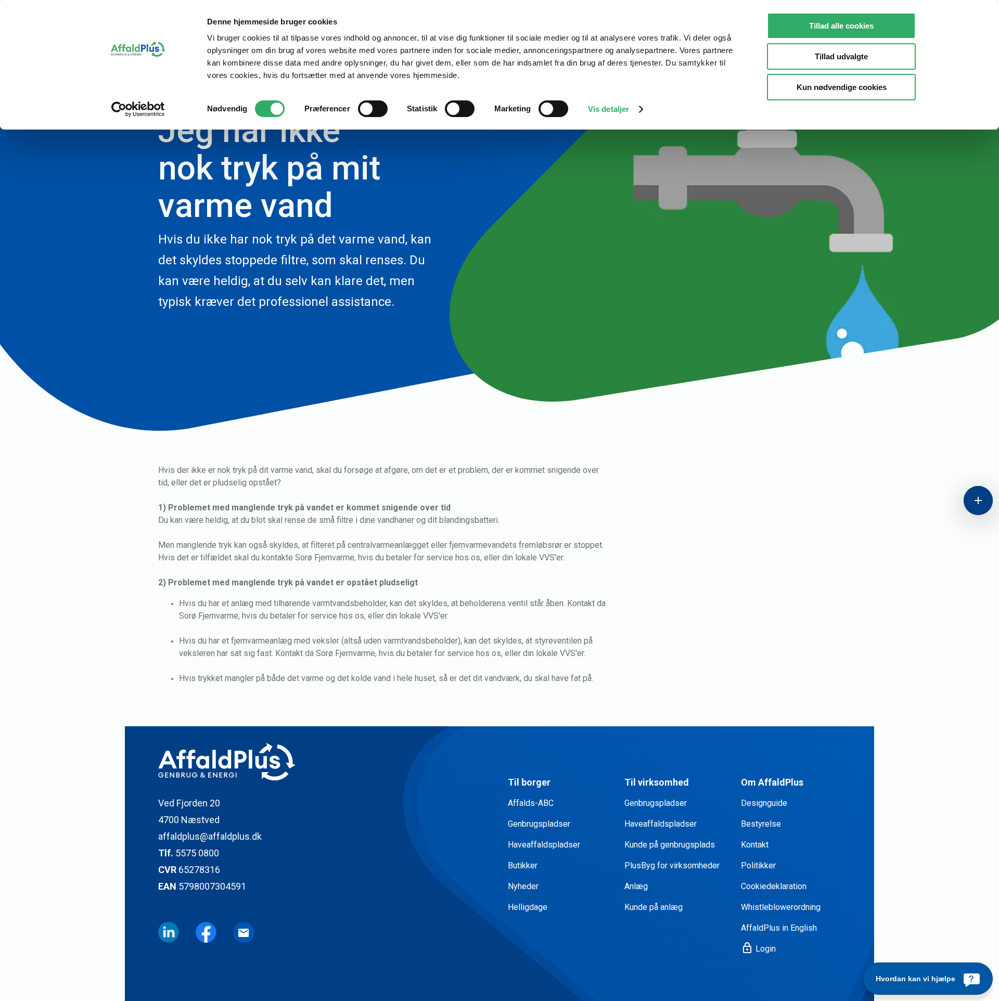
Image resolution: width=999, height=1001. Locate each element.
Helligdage (527, 907)
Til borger (529, 782)
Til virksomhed (656, 782)
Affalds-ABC (531, 803)
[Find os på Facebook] (206, 932)
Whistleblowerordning (781, 907)
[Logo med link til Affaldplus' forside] (324, 761)
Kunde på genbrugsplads (669, 845)
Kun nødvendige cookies (842, 87)
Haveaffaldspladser (544, 845)
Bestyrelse (761, 824)
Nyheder (523, 886)
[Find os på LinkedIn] (168, 932)
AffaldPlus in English (779, 928)
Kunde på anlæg (653, 907)
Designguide (764, 803)
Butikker (522, 865)
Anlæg (636, 886)
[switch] (373, 108)
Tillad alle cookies (841, 25)
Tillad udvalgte (841, 56)
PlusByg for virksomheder (672, 865)
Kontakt (755, 845)
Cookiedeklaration (773, 886)
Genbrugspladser (539, 824)
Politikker (758, 865)
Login (758, 948)
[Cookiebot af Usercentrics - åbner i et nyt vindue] (138, 109)
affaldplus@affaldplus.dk (210, 836)
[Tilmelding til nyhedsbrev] (243, 932)
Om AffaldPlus (772, 782)
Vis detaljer (608, 109)
